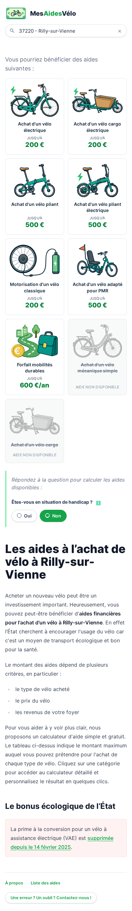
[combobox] (71, 31)
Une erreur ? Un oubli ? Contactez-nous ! (51, 897)
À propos (14, 883)
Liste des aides (45, 883)
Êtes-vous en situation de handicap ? (52, 502)
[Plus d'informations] (98, 503)
